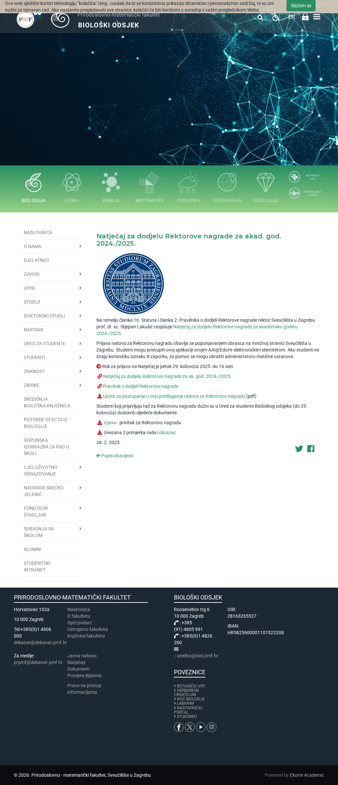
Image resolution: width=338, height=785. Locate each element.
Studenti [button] (34, 357)
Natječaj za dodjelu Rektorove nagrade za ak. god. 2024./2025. (167, 376)
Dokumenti (78, 669)
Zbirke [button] (31, 385)
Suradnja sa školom (39, 532)
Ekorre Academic (307, 775)
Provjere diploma (84, 675)
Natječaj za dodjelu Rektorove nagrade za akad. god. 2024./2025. (188, 239)
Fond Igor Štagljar (36, 511)
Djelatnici (36, 260)
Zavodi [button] (32, 274)
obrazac (167, 432)
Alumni (32, 549)
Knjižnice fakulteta (86, 636)
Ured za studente (44, 343)
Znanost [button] (34, 371)
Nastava (33, 329)
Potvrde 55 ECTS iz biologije (45, 423)
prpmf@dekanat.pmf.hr (38, 662)
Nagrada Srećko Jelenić (44, 491)
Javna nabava (82, 655)
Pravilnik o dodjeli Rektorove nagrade (140, 386)
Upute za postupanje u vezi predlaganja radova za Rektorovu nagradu (174, 396)
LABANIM (185, 703)
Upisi (29, 288)
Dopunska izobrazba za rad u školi (46, 446)
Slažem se (301, 5)
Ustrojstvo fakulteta (87, 629)
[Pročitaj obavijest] (133, 283)
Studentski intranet (37, 566)
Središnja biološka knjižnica (47, 402)
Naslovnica (38, 232)
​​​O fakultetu (78, 616)
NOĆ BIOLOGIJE (191, 699)
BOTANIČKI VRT (190, 686)
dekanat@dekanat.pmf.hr (40, 642)
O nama (32, 246)
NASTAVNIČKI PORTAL (188, 710)
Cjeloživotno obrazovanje (40, 470)
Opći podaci (79, 622)
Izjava (110, 422)
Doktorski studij (44, 315)
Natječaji (76, 662)
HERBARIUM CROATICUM (186, 692)
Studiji (32, 302)
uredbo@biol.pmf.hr (197, 655)
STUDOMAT (187, 716)
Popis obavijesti (116, 455)
